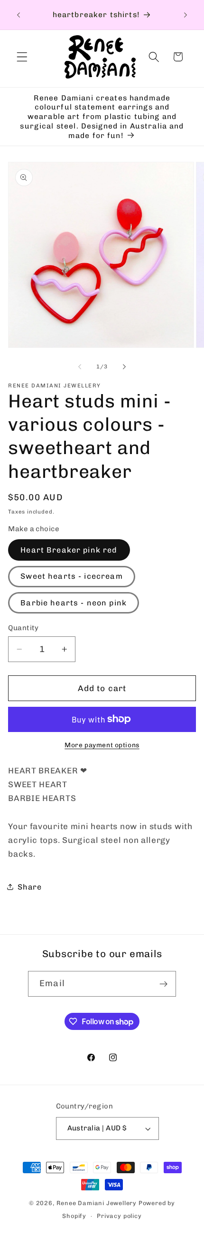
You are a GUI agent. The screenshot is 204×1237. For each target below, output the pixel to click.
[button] (22, 57)
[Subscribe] (163, 984)
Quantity (23, 627)
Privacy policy (119, 1215)
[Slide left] (79, 366)
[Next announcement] (185, 14)
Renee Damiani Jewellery (97, 1203)
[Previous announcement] (18, 14)
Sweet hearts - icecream (71, 576)
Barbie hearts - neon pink (73, 602)
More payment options (102, 745)
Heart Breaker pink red (68, 549)
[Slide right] (124, 366)
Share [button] (29, 886)
